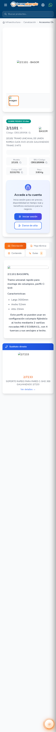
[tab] (15, 246)
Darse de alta (30, 225)
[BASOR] (44, 130)
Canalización (29, 22)
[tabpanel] (28, 299)
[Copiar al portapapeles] (21, 128)
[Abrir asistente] (49, 724)
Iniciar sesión (30, 216)
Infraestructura (13, 22)
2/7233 (28, 377)
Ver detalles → (28, 389)
